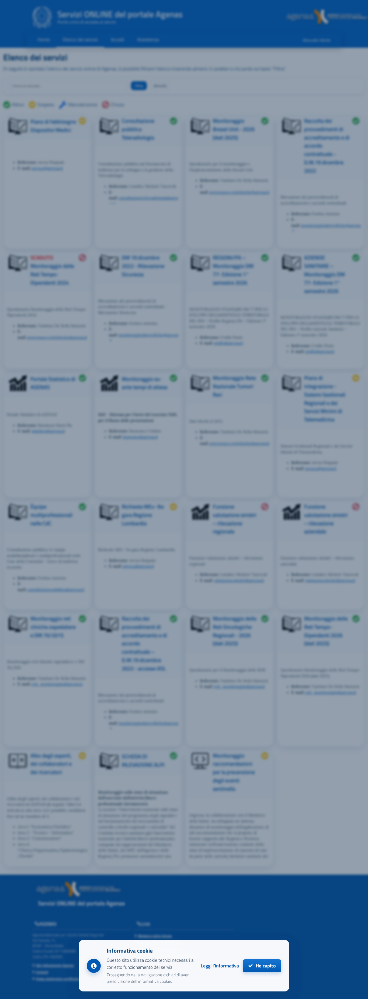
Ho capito (265, 965)
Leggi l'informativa (220, 965)
